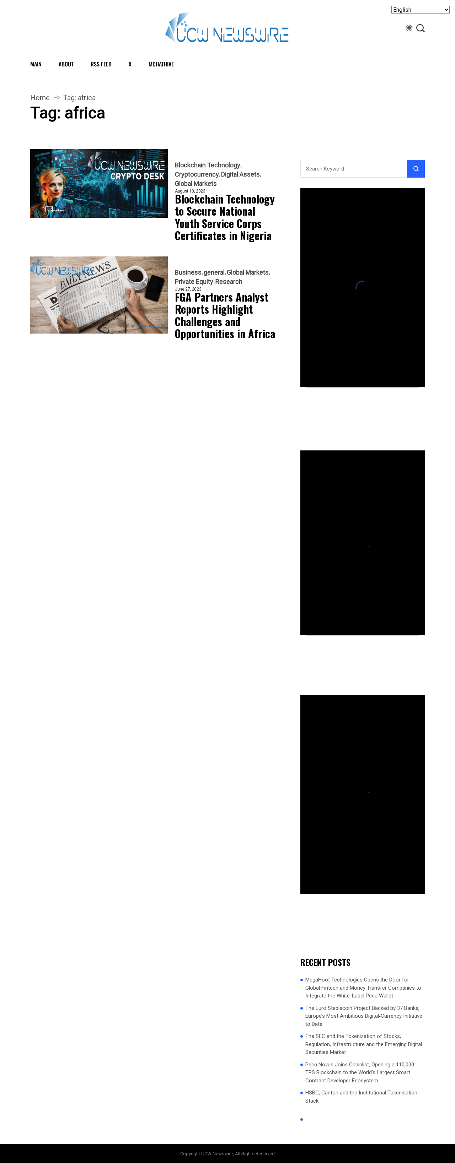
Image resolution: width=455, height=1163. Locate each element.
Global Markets (196, 183)
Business (188, 272)
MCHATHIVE (161, 64)
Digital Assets (240, 174)
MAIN (36, 64)
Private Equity (194, 281)
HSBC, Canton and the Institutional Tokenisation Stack (361, 1096)
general (214, 272)
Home (40, 97)
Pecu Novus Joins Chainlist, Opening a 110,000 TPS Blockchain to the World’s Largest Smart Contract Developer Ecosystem (359, 1072)
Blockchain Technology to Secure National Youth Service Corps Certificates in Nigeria (225, 217)
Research (228, 281)
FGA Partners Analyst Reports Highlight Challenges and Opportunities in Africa (225, 315)
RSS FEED (101, 64)
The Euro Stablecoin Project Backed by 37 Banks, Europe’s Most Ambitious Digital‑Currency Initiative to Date (363, 1016)
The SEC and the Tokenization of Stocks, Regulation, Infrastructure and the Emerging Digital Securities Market (363, 1044)
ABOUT (66, 64)
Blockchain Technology (207, 165)
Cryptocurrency (197, 174)
